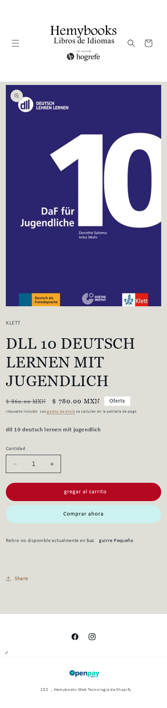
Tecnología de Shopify (109, 690)
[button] (15, 43)
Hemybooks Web (70, 690)
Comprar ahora (83, 514)
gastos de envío (61, 412)
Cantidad (15, 448)
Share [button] (21, 579)
